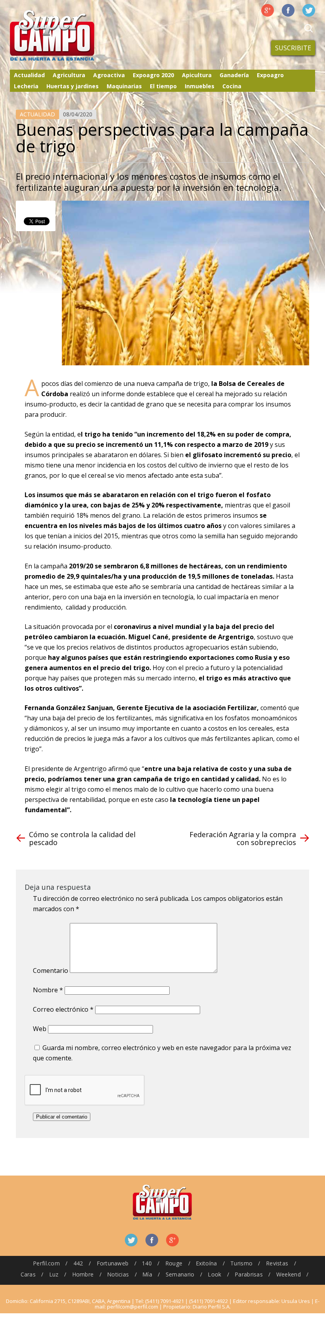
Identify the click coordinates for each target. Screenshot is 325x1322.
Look (214, 1274)
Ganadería (234, 75)
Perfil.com (46, 1263)
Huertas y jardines (72, 86)
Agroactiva (109, 75)
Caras (28, 1274)
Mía (147, 1274)
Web (39, 1028)
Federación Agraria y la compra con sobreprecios (242, 838)
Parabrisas (249, 1274)
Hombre (83, 1274)
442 (78, 1263)
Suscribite (293, 48)
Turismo (241, 1263)
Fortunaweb (113, 1263)
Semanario (180, 1274)
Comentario (50, 970)
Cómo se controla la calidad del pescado (82, 838)
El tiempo (163, 86)
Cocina (231, 86)
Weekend (288, 1274)
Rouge (173, 1263)
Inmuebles (199, 86)
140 (147, 1263)
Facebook (288, 10)
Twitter (308, 10)
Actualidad (29, 75)
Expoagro (270, 75)
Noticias (118, 1274)
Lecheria (26, 86)
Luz (54, 1274)
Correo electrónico (63, 1009)
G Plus (267, 10)
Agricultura (69, 75)
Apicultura (197, 75)
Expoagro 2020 (153, 75)
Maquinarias (124, 86)
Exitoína (206, 1263)
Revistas (277, 1263)
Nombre (48, 990)
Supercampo (68, 35)
